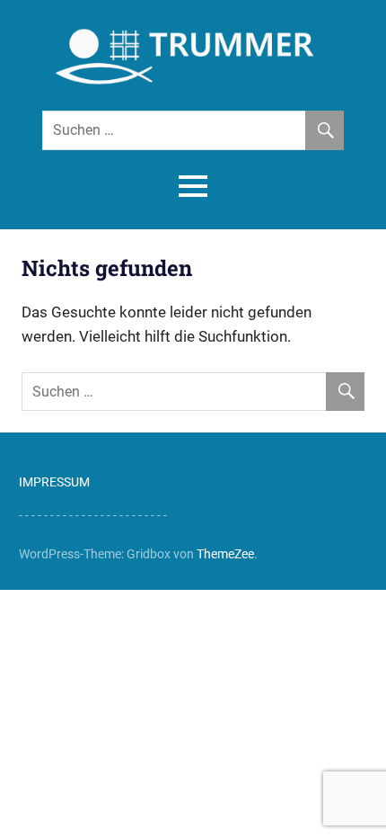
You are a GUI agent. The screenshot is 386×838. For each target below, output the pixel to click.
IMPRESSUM (54, 482)
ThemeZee (225, 554)
